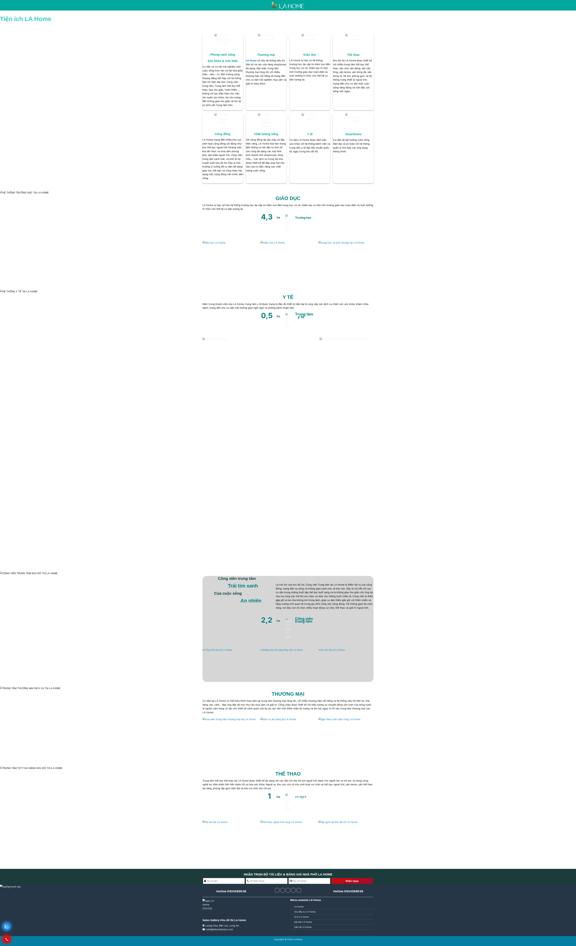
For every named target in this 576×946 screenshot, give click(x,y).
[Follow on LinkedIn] (288, 890)
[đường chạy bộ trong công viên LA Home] (287, 663)
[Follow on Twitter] (277, 890)
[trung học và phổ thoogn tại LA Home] (346, 261)
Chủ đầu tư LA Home (304, 911)
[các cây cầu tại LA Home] (346, 663)
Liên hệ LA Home (302, 927)
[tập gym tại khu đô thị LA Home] (346, 841)
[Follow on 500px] (298, 890)
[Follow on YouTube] (293, 890)
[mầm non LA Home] (287, 261)
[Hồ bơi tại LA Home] (230, 841)
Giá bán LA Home (303, 922)
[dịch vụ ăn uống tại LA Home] (287, 738)
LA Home (299, 906)
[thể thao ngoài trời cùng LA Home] (287, 841)
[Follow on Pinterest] (282, 890)
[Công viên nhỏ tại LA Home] (230, 663)
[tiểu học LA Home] (230, 261)
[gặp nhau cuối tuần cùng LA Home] (346, 738)
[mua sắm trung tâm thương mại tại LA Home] (230, 738)
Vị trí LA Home (301, 917)
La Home (297, 939)
